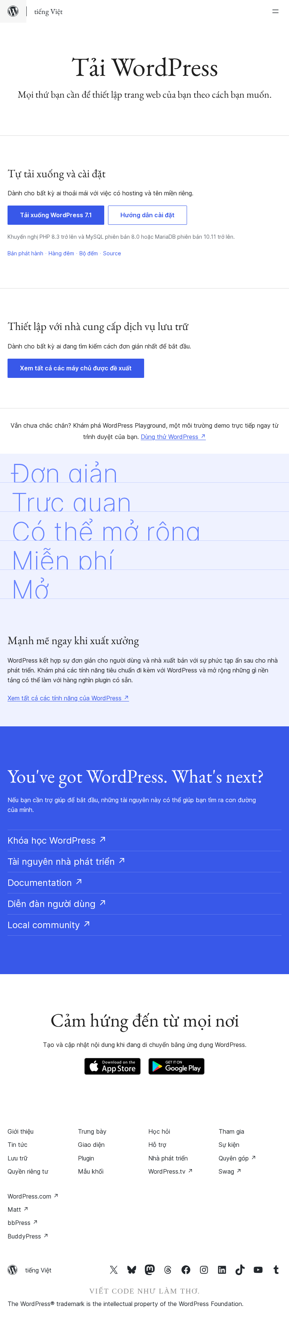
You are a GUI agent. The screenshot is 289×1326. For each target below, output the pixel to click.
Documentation (45, 882)
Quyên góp (237, 1158)
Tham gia (231, 1131)
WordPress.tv (170, 1171)
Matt (18, 1209)
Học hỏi (159, 1131)
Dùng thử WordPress (173, 436)
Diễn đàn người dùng (57, 903)
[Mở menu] (277, 11)
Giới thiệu (20, 1131)
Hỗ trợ (157, 1144)
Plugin (86, 1158)
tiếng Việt (38, 1270)
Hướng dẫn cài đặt (147, 215)
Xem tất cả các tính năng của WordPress (68, 698)
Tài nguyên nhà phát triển (67, 861)
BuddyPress (28, 1236)
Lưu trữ (17, 1158)
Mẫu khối (90, 1171)
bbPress (23, 1222)
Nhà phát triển (168, 1158)
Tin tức (17, 1144)
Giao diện (91, 1144)
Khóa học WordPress (57, 840)
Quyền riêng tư (28, 1171)
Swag (230, 1171)
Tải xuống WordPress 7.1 (56, 215)
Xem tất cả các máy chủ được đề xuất (76, 368)
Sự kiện (229, 1144)
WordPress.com (33, 1196)
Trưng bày (92, 1131)
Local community (49, 924)
